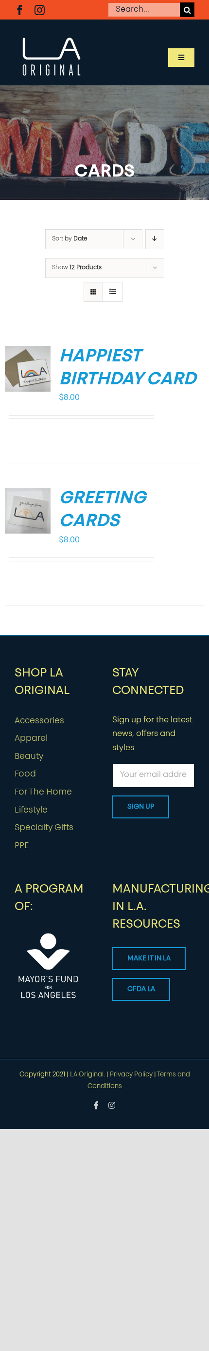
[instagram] (40, 10)
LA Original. (87, 1075)
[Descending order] (154, 239)
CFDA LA (141, 989)
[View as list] (112, 291)
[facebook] (20, 10)
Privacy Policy (131, 1075)
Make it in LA (149, 958)
